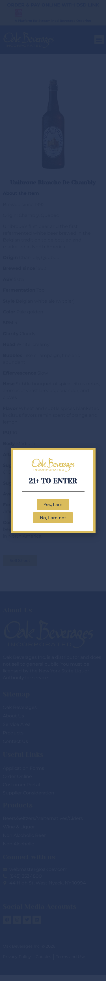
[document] (53, 490)
